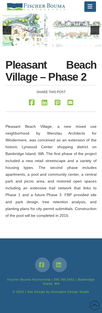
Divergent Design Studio (70, 291)
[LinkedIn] (59, 264)
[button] (90, 6)
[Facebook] (42, 264)
